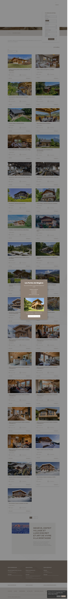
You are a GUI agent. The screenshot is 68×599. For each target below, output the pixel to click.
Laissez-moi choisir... (52, 596)
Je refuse (58, 596)
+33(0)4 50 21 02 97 (38, 313)
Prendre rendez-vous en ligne (34, 316)
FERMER (46, 280)
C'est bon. (64, 596)
